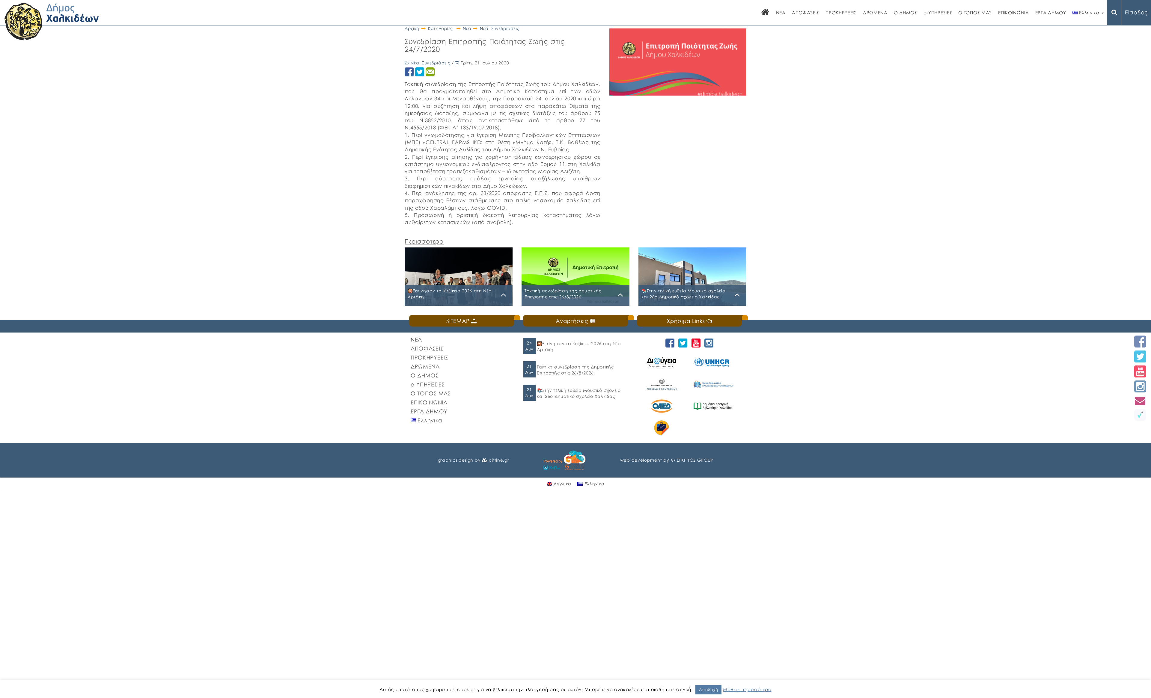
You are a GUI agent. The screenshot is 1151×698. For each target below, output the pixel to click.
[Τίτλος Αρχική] (765, 12)
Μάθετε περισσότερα (747, 689)
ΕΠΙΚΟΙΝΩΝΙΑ (1013, 12)
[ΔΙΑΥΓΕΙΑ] (662, 362)
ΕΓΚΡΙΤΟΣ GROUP (695, 460)
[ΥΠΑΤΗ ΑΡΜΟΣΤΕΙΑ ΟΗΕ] (713, 362)
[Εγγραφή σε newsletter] (1140, 400)
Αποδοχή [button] (708, 689)
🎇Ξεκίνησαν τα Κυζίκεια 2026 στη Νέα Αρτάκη (579, 346)
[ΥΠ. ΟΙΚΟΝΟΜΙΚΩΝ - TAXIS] (713, 384)
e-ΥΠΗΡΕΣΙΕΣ (937, 12)
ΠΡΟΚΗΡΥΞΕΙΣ (841, 12)
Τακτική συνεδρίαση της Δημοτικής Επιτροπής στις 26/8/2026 (575, 369)
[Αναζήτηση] (1114, 12)
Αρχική (412, 28)
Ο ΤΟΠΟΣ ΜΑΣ (975, 12)
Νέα (467, 28)
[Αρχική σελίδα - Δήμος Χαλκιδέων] (51, 20)
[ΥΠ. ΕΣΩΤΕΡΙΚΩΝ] (662, 384)
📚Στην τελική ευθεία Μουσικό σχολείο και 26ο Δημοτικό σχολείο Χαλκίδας (579, 393)
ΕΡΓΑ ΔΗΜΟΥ (1050, 12)
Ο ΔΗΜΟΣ (905, 12)
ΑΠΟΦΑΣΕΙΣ (805, 12)
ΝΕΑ (781, 12)
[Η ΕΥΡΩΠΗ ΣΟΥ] (662, 428)
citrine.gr (499, 460)
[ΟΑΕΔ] (662, 406)
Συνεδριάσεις (505, 28)
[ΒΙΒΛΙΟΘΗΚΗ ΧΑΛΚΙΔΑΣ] (713, 406)
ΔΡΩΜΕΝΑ (875, 12)
